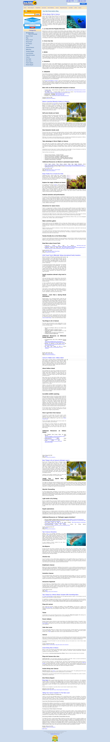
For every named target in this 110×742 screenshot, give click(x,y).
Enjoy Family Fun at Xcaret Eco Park (52, 173)
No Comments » (53, 98)
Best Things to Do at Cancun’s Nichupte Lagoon (56, 460)
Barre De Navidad (33, 34)
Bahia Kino (28, 49)
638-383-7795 (70, 1)
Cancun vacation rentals (46, 317)
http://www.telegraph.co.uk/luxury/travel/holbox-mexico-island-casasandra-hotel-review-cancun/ (55, 437)
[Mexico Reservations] (30, 5)
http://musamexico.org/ (60, 94)
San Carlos (44, 7)
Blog (27, 38)
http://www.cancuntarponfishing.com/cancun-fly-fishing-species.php (57, 525)
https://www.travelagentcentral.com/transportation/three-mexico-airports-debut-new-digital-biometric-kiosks (64, 165)
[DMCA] (55, 741)
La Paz (75, 7)
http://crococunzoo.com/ (60, 93)
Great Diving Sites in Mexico (50, 647)
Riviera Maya (57, 251)
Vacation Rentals (30, 51)
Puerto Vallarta (51, 7)
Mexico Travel (29, 36)
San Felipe (28, 59)
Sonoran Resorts (30, 47)
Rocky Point (38, 7)
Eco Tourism (29, 43)
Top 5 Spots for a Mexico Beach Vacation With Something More (60, 594)
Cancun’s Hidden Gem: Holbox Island (53, 357)
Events (27, 45)
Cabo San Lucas (48, 169)
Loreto (79, 7)
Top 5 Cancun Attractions (49, 532)
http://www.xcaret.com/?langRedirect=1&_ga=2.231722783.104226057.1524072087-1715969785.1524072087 (65, 246)
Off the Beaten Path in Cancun (51, 14)
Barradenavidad (29, 32)
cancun (52, 169)
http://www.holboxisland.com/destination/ (52, 439)
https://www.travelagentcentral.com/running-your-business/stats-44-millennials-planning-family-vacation (55, 342)
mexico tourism (57, 169)
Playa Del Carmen (30, 55)
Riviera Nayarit (31, 7)
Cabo (49, 631)
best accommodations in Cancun (51, 80)
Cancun (57, 7)
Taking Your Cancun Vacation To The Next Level (56, 692)
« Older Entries (44, 728)
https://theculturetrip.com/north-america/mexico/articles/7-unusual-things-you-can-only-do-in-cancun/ (65, 92)
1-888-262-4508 (81, 1)
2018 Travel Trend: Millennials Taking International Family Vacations (61, 255)
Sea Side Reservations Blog (50, 11)
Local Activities (29, 53)
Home (25, 7)
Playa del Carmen (63, 7)
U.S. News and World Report (47, 596)
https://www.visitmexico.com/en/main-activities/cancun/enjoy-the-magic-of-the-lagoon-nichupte (65, 523)
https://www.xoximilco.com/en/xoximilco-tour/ (60, 95)
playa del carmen (51, 251)
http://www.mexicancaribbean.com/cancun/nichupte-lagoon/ (73, 519)
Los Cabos (71, 7)
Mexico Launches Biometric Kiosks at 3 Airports (55, 101)
